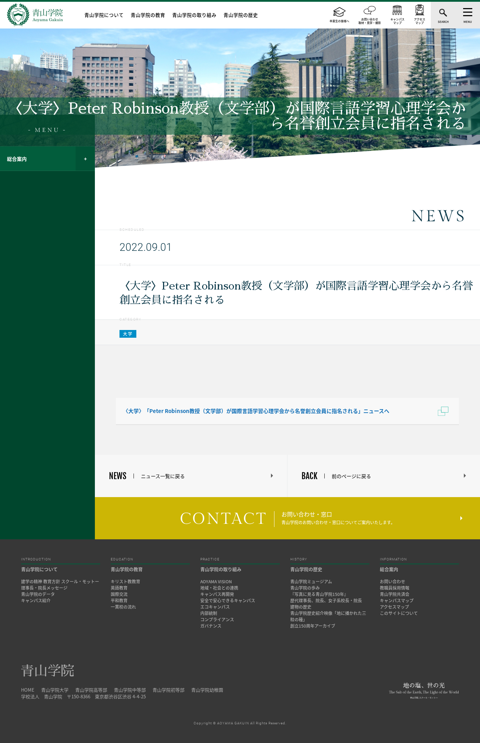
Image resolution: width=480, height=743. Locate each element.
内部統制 (208, 613)
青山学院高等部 (91, 689)
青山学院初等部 (168, 689)
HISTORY (298, 559)
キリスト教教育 (125, 581)
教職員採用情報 (394, 588)
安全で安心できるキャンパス (227, 600)
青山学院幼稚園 (207, 689)
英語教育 (119, 588)
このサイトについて (399, 613)
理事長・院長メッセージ (46, 588)
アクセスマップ (394, 607)
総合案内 (17, 158)
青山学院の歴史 (240, 14)
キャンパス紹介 (36, 600)
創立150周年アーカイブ (312, 626)
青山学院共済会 (394, 594)
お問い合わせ (392, 581)
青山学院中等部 (130, 689)
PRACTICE (210, 559)
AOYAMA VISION (216, 581)
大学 (128, 334)
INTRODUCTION (36, 559)
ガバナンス (210, 626)
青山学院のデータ (38, 594)
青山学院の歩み (305, 588)
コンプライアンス (217, 619)
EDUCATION (122, 559)
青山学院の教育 (148, 14)
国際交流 (119, 594)
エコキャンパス (215, 607)
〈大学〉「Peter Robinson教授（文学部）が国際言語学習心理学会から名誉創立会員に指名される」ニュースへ (256, 411)
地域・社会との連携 (219, 588)
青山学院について (104, 14)
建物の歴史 (300, 607)
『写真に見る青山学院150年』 (319, 594)
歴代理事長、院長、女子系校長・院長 (326, 600)
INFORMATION (393, 559)
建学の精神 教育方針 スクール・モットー (60, 581)
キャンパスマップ (397, 600)
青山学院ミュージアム (311, 581)
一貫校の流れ (123, 607)
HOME (27, 689)
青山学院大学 (55, 689)
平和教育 (119, 600)
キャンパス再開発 (217, 594)
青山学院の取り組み (194, 14)
